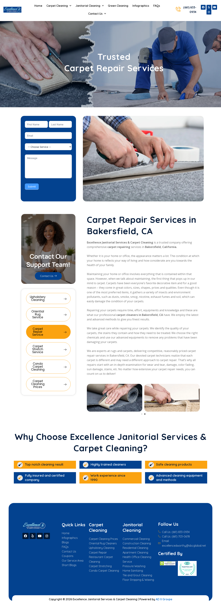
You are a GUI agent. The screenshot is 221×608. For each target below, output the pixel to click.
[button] (141, 414)
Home (38, 5)
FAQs (156, 5)
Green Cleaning (118, 5)
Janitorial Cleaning (87, 5)
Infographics (140, 5)
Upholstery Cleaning (38, 298)
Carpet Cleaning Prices (38, 384)
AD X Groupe (164, 599)
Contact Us (95, 13)
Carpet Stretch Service (37, 349)
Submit (32, 186)
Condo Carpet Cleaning (38, 367)
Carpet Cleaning (57, 5)
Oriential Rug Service (37, 314)
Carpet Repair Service (37, 332)
